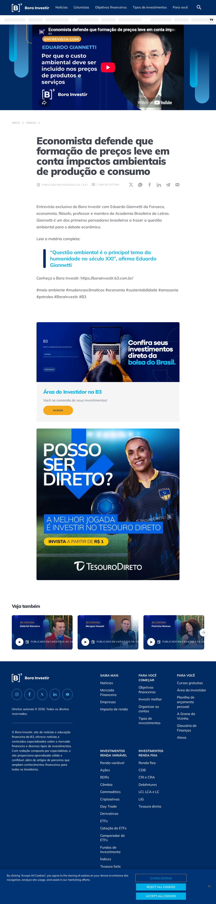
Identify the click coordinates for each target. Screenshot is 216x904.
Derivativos (109, 813)
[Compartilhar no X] (131, 185)
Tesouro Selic (110, 866)
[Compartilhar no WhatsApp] (140, 185)
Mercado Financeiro (108, 692)
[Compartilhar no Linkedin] (159, 185)
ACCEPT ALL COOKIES (161, 896)
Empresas (108, 702)
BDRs (104, 777)
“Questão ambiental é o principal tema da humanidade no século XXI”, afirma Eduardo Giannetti (103, 258)
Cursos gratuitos (190, 683)
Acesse (58, 410)
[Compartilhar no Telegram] (168, 185)
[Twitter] (42, 694)
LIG (141, 799)
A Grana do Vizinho (186, 716)
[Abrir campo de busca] (199, 7)
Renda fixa (147, 763)
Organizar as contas (149, 708)
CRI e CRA (147, 777)
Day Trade (108, 806)
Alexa (181, 737)
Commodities (110, 792)
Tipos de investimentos (150, 720)
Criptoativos (110, 799)
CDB (142, 770)
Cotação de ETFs (113, 828)
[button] (62, 7)
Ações (105, 770)
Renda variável (112, 763)
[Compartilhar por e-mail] (177, 185)
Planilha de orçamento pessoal (185, 701)
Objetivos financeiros (147, 689)
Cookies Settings (161, 877)
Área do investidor (191, 690)
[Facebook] (29, 694)
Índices (105, 859)
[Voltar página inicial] (30, 7)
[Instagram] (17, 694)
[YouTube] (67, 694)
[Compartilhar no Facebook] (149, 185)
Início (16, 122)
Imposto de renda (114, 709)
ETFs (104, 821)
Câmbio (106, 784)
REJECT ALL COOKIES (161, 887)
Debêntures (148, 784)
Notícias (106, 683)
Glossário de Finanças (187, 727)
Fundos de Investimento (110, 849)
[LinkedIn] (55, 694)
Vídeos (31, 122)
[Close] (209, 886)
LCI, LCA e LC (149, 792)
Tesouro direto (150, 806)
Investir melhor (150, 699)
